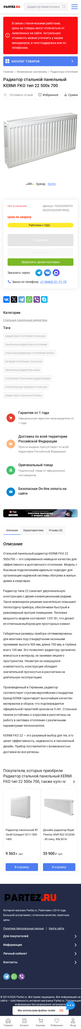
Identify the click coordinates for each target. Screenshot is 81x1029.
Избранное (50, 95)
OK (61, 1010)
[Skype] (44, 299)
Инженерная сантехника (32, 72)
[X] (14, 299)
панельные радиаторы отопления (26, 344)
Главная (8, 72)
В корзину (40, 240)
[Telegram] (21, 299)
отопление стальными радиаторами (27, 378)
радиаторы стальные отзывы (23, 395)
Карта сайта (56, 928)
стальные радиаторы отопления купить (29, 353)
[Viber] (36, 299)
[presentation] (64, 781)
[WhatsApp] (29, 299)
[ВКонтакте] (6, 299)
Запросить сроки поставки (40, 262)
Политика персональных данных (23, 928)
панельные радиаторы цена (22, 370)
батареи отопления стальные (23, 361)
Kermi (52, 183)
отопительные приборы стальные (26, 386)
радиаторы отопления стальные (25, 336)
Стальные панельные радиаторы (25, 320)
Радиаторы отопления (64, 72)
